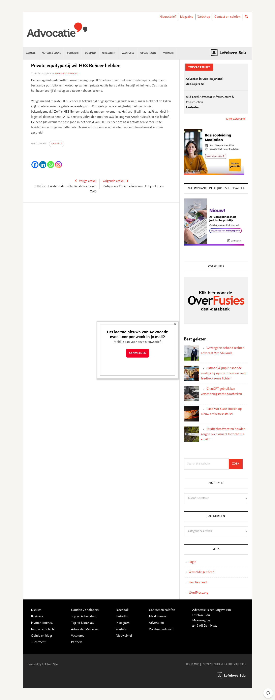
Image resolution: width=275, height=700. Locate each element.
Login (192, 562)
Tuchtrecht (38, 642)
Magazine (186, 17)
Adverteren (156, 623)
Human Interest (42, 623)
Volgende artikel (113, 181)
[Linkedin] (42, 164)
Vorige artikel (87, 181)
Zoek (237, 463)
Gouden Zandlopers (85, 610)
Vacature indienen (161, 629)
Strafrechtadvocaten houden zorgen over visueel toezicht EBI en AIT (223, 434)
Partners (76, 642)
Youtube (121, 629)
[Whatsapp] (50, 164)
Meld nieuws (157, 616)
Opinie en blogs (42, 635)
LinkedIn (122, 616)
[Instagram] (58, 164)
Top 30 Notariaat (82, 623)
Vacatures (77, 635)
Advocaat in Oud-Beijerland (204, 79)
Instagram (123, 623)
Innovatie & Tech (42, 629)
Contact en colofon (227, 17)
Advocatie (57, 32)
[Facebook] (34, 164)
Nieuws (36, 610)
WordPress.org (198, 592)
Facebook (122, 610)
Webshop (203, 17)
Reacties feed (198, 582)
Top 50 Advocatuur (84, 616)
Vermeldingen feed (201, 572)
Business (37, 616)
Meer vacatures (235, 119)
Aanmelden (137, 353)
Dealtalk (56, 144)
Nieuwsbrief (167, 17)
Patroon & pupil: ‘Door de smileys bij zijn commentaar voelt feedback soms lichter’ (223, 373)
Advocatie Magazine (85, 629)
